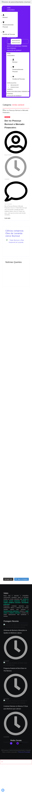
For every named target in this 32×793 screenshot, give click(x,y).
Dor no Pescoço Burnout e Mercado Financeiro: (14, 124)
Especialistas (11, 83)
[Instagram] (14, 743)
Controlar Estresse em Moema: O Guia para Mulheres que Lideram (15, 269)
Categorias (11, 55)
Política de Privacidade (24, 752)
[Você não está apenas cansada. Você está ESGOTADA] (22, 493)
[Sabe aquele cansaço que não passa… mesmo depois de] (9, 354)
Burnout (5, 17)
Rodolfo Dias (15, 87)
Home (9, 53)
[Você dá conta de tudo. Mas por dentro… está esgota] (9, 474)
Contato (10, 89)
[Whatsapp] (11, 743)
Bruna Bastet (15, 85)
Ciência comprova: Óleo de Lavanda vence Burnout (14, 233)
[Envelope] (21, 743)
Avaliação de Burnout (14, 95)
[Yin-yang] (17, 743)
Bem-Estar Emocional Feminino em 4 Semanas (17, 92)
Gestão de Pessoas (9, 34)
